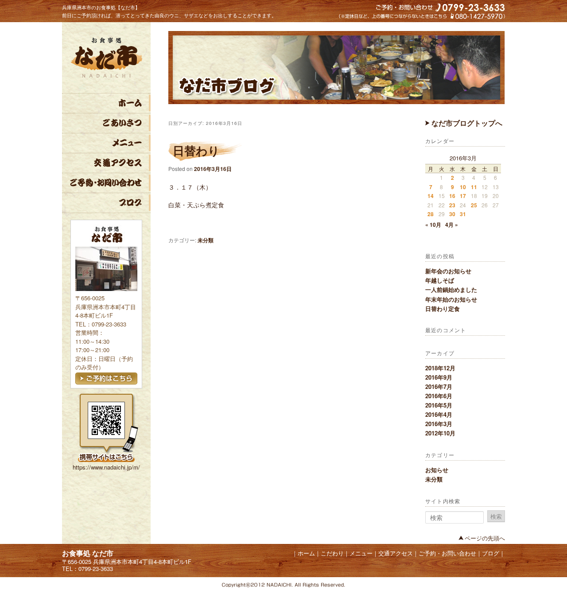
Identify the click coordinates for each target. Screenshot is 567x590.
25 (474, 205)
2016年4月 (438, 414)
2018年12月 (440, 368)
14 (430, 196)
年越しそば (439, 280)
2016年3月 (438, 423)
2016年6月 (438, 396)
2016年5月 (438, 405)
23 (452, 205)
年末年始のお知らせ (451, 299)
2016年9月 (438, 377)
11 (474, 187)
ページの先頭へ (485, 538)
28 (430, 214)
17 (463, 196)
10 (463, 187)
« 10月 (433, 225)
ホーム (106, 103)
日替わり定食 (442, 308)
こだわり (106, 123)
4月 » (451, 225)
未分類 (434, 479)
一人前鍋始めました (451, 289)
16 (452, 196)
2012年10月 (440, 433)
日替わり (196, 150)
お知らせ (436, 470)
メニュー (106, 143)
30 (452, 214)
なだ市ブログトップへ (466, 123)
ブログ (106, 203)
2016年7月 (438, 386)
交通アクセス (106, 163)
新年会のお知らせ (448, 271)
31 (463, 214)
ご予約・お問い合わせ (106, 183)
